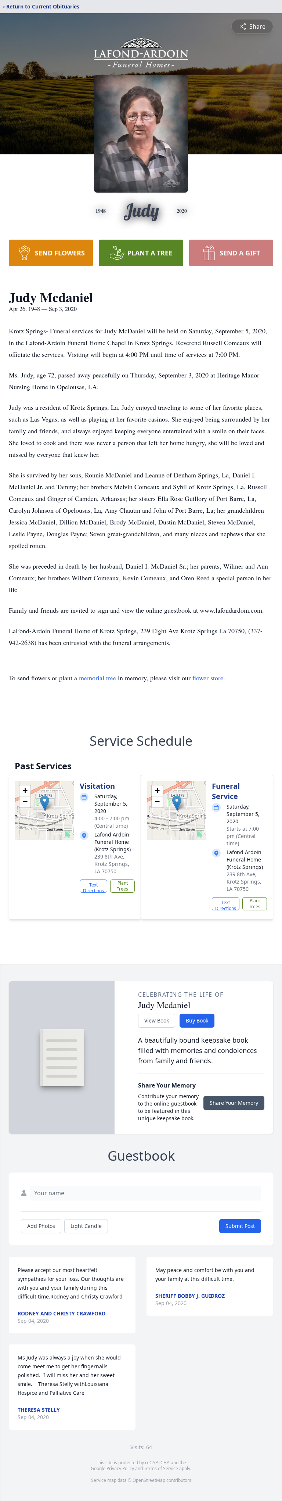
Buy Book (197, 1020)
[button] (44, 802)
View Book (156, 1020)
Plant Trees (122, 886)
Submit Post (240, 1225)
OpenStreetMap (149, 1480)
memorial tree (97, 677)
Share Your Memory (234, 1102)
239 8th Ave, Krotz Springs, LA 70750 (111, 864)
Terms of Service (161, 1468)
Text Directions (93, 887)
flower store (207, 677)
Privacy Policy (120, 1468)
